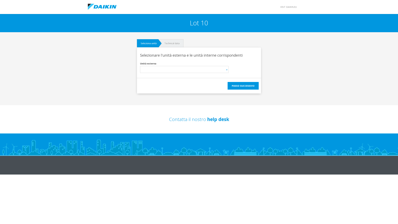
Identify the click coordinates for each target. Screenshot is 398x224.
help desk (218, 119)
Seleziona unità (149, 43)
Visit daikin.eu (288, 6)
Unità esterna (148, 63)
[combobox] (184, 69)
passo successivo (243, 85)
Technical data (172, 43)
